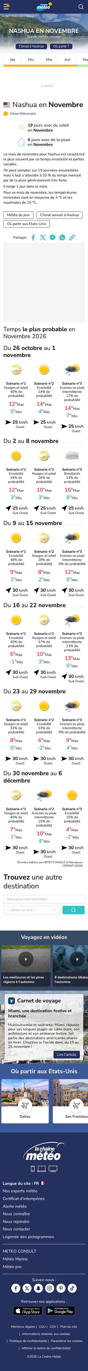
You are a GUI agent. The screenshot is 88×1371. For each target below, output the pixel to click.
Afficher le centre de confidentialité (46, 1348)
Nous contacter (16, 1229)
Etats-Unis (17, 16)
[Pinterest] (60, 1288)
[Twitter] (27, 1288)
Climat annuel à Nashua (59, 215)
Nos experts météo (20, 1191)
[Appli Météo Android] (60, 1311)
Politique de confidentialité (28, 1341)
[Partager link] (72, 237)
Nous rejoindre (16, 1221)
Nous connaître (16, 1214)
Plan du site (68, 1327)
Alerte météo (15, 1206)
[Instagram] (49, 1288)
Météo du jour (18, 215)
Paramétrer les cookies (67, 1341)
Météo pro (12, 1266)
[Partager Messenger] (53, 237)
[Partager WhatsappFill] (62, 237)
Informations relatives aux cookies (46, 1334)
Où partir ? (61, 46)
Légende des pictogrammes (28, 1236)
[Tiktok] (72, 1288)
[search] (81, 6)
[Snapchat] (38, 1288)
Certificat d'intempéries (24, 1198)
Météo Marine (15, 1259)
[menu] (7, 6)
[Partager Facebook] (33, 237)
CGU (42, 1327)
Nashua (30, 16)
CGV (53, 1327)
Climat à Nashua (31, 46)
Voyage (5, 16)
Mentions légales (23, 1327)
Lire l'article (66, 1054)
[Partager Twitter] (43, 237)
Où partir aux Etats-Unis (26, 223)
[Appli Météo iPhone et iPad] (27, 1311)
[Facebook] (15, 1288)
